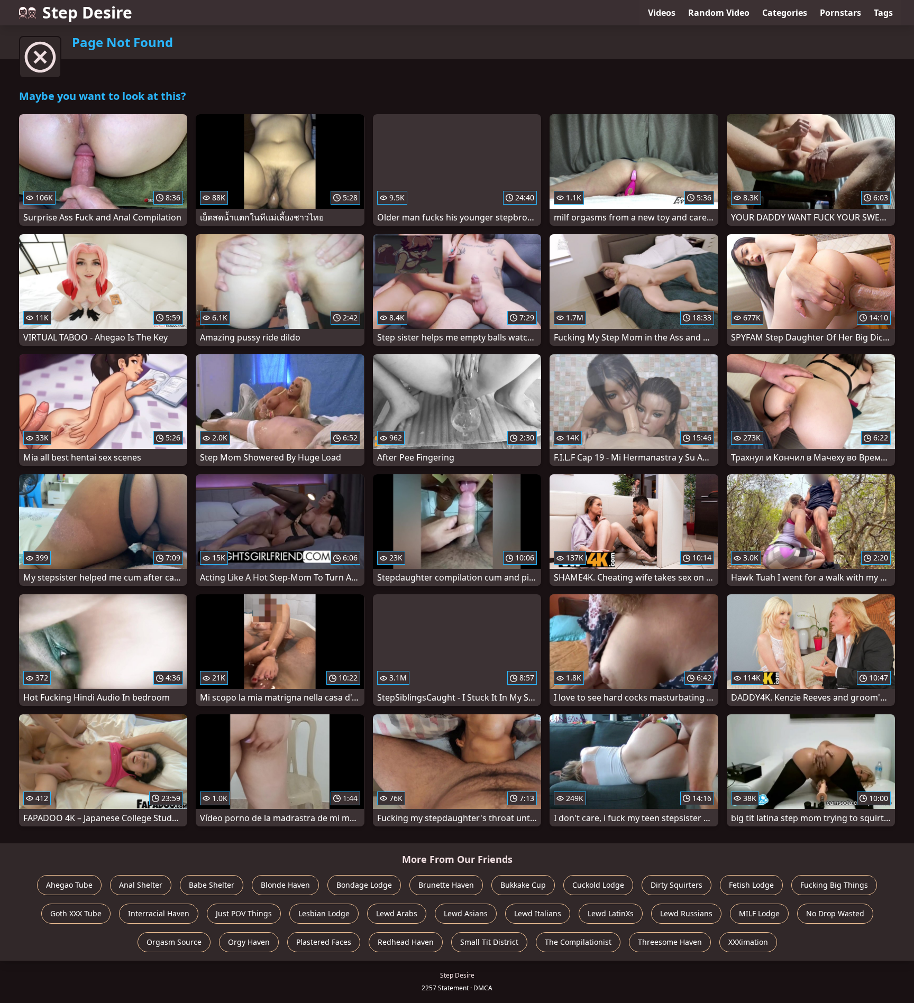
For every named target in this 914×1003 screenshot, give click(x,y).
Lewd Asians (466, 913)
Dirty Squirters (676, 885)
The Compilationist (578, 942)
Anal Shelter (140, 885)
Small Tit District (489, 942)
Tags (883, 13)
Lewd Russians (686, 913)
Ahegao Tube (69, 885)
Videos (661, 13)
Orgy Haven (249, 942)
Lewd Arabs (396, 913)
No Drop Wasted (835, 913)
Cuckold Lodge (598, 885)
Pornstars (840, 13)
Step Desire (87, 12)
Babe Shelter (211, 885)
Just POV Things (244, 913)
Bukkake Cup (523, 885)
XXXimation (748, 942)
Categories (784, 13)
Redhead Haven (406, 942)
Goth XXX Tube (76, 913)
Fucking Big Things (834, 885)
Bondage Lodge (364, 885)
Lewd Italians (537, 913)
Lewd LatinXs (611, 913)
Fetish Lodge (751, 885)
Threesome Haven (670, 942)
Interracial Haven (158, 913)
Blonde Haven (285, 885)
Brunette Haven (446, 885)
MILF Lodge (759, 913)
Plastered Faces (323, 942)
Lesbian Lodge (324, 913)
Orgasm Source (174, 942)
